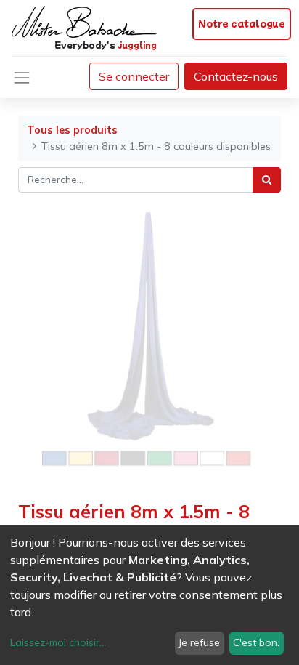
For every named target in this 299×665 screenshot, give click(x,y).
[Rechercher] (267, 180)
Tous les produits (72, 130)
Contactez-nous (236, 76)
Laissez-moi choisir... (58, 642)
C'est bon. (256, 642)
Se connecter (134, 76)
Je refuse (199, 642)
